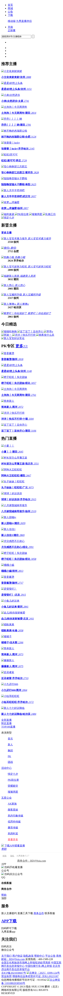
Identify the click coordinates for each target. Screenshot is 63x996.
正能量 (12, 30)
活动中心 (6, 768)
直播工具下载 (25, 913)
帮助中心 (39, 955)
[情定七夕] (7, 217)
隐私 (12, 856)
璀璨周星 (13, 791)
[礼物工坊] (49, 214)
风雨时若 (13, 833)
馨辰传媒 (13, 827)
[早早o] (48, 331)
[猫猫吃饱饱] (9, 331)
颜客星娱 (13, 809)
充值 (10, 27)
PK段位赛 (13, 779)
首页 (10, 5)
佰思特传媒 (14, 821)
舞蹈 (10, 750)
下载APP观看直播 (15, 845)
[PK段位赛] (22, 214)
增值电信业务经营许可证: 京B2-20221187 (35, 976)
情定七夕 (13, 774)
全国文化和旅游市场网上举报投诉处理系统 (25, 962)
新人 (10, 744)
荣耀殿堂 (13, 785)
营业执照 (6, 976)
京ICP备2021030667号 (13, 973)
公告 (10, 11)
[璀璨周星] (36, 214)
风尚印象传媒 (15, 815)
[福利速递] (8, 214)
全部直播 (6, 720)
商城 (10, 8)
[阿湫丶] (6, 335)
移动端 (12, 21)
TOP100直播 (8, 726)
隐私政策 (28, 955)
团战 (10, 762)
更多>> (22, 346)
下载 (10, 15)
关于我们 (6, 955)
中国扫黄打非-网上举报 (38, 966)
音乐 (10, 738)
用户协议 (17, 955)
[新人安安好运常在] (13, 338)
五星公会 (6, 797)
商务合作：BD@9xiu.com (31, 860)
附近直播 (6, 723)
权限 (4, 856)
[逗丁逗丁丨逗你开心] (30, 331)
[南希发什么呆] (45, 335)
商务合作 (39, 913)
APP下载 (9, 921)
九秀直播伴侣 (24, 21)
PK (9, 756)
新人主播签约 (9, 913)
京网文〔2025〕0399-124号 (44, 973)
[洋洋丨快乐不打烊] (24, 335)
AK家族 (12, 803)
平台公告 (50, 955)
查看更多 (13, 839)
